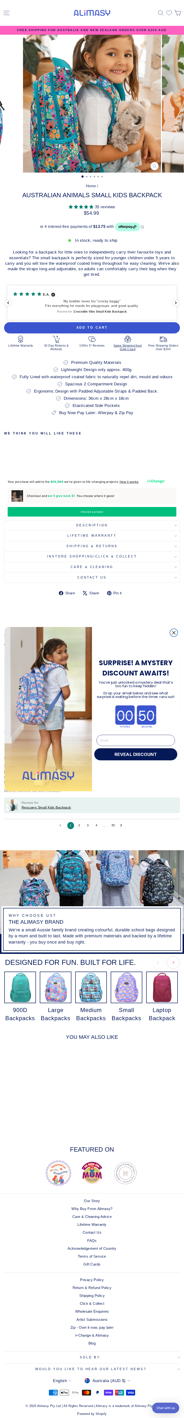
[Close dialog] (174, 632)
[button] (165, 1408)
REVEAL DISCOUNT (136, 754)
